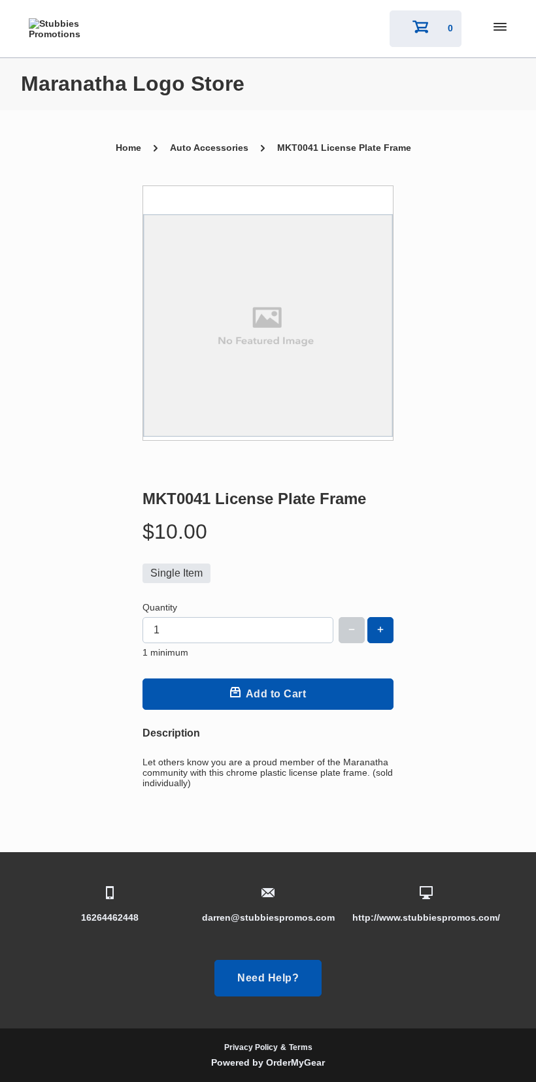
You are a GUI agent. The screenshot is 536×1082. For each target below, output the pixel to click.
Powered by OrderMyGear (268, 1062)
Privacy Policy (251, 1047)
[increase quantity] (380, 630)
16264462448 (110, 917)
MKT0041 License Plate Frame (344, 147)
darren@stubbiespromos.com (268, 917)
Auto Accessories (209, 147)
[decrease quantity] (352, 630)
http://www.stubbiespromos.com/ (426, 917)
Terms (300, 1047)
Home (128, 147)
